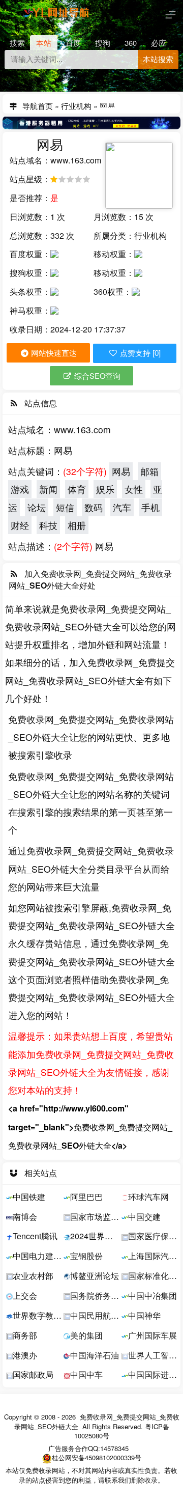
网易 (121, 471)
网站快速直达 (53, 352)
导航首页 (37, 103)
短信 (65, 507)
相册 (77, 525)
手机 (150, 507)
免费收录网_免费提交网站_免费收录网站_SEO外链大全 (96, 1421)
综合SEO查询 (96, 375)
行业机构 (76, 103)
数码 (93, 507)
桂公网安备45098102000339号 (96, 1457)
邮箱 (149, 471)
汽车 (122, 507)
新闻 (48, 489)
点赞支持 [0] (139, 353)
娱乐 (105, 489)
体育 (77, 489)
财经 (20, 525)
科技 (48, 525)
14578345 (114, 1448)
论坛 (36, 507)
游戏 (20, 489)
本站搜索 (158, 59)
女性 (134, 489)
